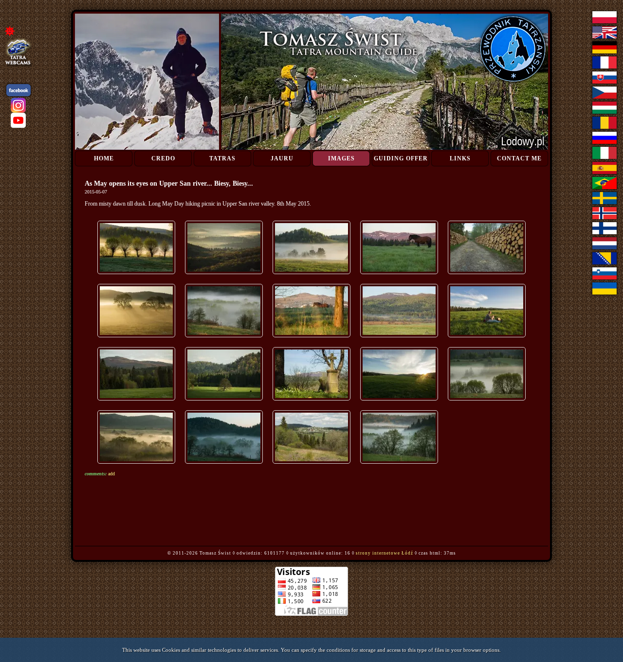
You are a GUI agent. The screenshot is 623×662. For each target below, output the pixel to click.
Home (104, 158)
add (111, 473)
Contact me (519, 158)
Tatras (222, 158)
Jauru (282, 158)
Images (341, 158)
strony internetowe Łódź (384, 553)
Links (460, 158)
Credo (163, 158)
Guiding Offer (401, 158)
